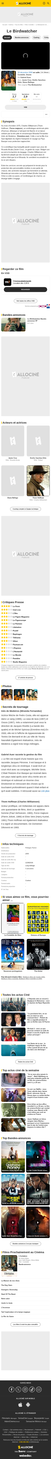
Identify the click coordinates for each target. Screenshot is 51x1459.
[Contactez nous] (39, 1389)
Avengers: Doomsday (9, 1290)
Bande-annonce (25, 1264)
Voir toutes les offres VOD (25, 301)
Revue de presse (37, 669)
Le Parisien (17, 624)
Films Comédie (29, 24)
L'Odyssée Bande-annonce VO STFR (38, 1236)
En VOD (5, 273)
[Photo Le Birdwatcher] (7, 694)
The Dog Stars (6, 1285)
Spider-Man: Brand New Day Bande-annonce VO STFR (13, 1236)
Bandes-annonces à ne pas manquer (25, 1244)
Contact (5, 1430)
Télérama (16, 638)
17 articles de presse (25, 678)
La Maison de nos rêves (10, 1281)
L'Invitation (23, 1256)
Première (16, 658)
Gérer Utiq (25, 1437)
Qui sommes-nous (16, 1430)
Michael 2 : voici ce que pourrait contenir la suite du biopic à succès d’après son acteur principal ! (38, 1032)
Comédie (21, 75)
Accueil (4, 24)
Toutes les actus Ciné (25, 1062)
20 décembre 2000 (25, 72)
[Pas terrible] (6, 644)
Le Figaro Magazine (21, 617)
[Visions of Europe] (38, 918)
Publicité (38, 1430)
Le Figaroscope (19, 620)
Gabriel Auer (25, 77)
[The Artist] (38, 954)
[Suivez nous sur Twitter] (19, 1389)
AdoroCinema (10, 1421)
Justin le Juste (6, 1303)
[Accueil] (23, 3)
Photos (7, 686)
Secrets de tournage (15, 706)
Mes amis (37, 94)
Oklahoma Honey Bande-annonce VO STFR (13, 1170)
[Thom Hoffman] (38, 480)
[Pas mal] (6, 610)
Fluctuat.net (18, 645)
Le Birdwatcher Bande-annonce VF (37, 320)
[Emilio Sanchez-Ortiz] (38, 441)
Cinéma (11, 24)
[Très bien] (6, 606)
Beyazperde (39, 1418)
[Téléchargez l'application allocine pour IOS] (21, 1404)
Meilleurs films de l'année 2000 (34, 977)
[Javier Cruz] (12, 441)
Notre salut (5, 1299)
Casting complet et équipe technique (25, 509)
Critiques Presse (13, 602)
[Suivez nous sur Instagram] (25, 1389)
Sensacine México (33, 1421)
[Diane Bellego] (12, 480)
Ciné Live (17, 610)
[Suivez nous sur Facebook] (12, 1389)
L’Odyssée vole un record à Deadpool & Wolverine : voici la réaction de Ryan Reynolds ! (38, 1002)
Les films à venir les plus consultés (25, 1324)
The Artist (38, 971)
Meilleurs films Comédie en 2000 (30, 979)
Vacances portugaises (12, 971)
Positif (15, 631)
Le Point (16, 606)
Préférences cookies (32, 1432)
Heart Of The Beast (8, 1294)
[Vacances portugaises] (12, 954)
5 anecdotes (29, 868)
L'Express (17, 648)
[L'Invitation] (9, 1265)
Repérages (17, 634)
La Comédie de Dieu (12, 935)
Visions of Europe (38, 935)
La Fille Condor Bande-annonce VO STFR (38, 1170)
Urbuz (15, 641)
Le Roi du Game (7, 1316)
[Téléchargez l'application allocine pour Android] (29, 1404)
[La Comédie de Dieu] (12, 918)
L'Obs (15, 613)
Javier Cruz (26, 80)
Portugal (28, 848)
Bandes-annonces (13, 314)
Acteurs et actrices (14, 422)
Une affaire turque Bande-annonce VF (38, 1203)
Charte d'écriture (32, 1435)
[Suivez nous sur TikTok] (32, 1389)
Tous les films (19, 24)
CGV (5, 1432)
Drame (28, 75)
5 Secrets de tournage (25, 835)
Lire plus (45, 791)
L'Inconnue (5, 1307)
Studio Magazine (20, 662)
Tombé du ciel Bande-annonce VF (13, 1203)
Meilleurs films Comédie (9, 979)
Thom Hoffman (38, 498)
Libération (17, 627)
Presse (14, 94)
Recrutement (29, 1430)
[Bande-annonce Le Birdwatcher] (8, 80)
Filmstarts (6, 1418)
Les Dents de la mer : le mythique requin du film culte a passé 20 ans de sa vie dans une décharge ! (37, 1047)
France (34, 848)
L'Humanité (17, 651)
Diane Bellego (28, 82)
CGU (45, 1430)
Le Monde (17, 655)
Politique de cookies (16, 1432)
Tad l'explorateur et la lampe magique (15, 1312)
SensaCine (22, 1418)
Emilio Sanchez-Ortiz (38, 458)
